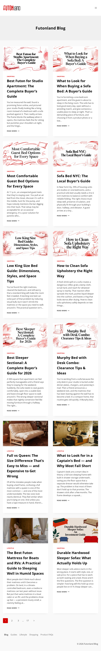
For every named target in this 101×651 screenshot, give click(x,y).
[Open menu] (95, 8)
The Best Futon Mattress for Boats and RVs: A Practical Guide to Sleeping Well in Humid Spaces (25, 563)
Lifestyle (10, 451)
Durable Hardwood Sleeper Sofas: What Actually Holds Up (74, 557)
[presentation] (25, 59)
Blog (6, 634)
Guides (14, 634)
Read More (13, 131)
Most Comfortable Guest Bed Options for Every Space (23, 180)
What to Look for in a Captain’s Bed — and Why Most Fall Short (75, 460)
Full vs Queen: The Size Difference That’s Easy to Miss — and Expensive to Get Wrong (25, 465)
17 (27, 620)
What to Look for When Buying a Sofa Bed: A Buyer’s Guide (74, 85)
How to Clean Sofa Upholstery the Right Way (75, 270)
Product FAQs (47, 634)
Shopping (11, 76)
